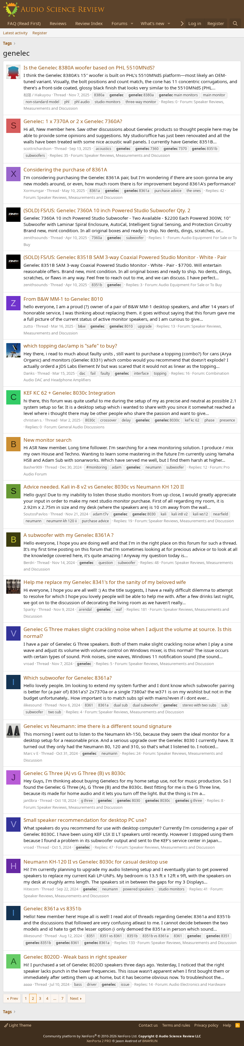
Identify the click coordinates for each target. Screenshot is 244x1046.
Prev (14, 998)
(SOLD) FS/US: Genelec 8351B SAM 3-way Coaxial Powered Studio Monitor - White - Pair (125, 257)
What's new (152, 23)
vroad (29, 663)
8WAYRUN (149, 1041)
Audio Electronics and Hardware (197, 984)
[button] (132, 23)
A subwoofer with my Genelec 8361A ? (68, 534)
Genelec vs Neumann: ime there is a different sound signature (98, 726)
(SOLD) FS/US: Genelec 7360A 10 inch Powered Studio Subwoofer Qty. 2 (107, 210)
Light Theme (19, 1025)
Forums (119, 23)
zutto (28, 326)
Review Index (89, 23)
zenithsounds (36, 237)
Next (74, 998)
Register (39, 32)
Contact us (148, 1025)
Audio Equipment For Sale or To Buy (190, 284)
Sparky (30, 609)
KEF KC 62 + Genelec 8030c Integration (69, 392)
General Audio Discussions (81, 427)
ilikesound (33, 705)
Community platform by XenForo (90, 1036)
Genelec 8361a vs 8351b (52, 908)
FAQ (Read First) (24, 23)
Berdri (29, 562)
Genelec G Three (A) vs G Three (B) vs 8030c (75, 773)
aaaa (28, 984)
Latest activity (15, 32)
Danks (29, 373)
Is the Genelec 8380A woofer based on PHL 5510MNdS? (89, 67)
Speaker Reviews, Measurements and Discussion (127, 155)
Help (227, 1025)
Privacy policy (206, 1025)
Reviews (58, 23)
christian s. (33, 420)
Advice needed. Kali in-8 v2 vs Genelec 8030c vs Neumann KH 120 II (104, 486)
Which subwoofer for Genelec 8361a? (68, 677)
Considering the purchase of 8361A (65, 169)
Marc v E (31, 753)
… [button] (54, 998)
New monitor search (48, 439)
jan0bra (30, 800)
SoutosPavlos (36, 514)
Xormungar (34, 190)
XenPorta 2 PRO (99, 1041)
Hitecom (31, 889)
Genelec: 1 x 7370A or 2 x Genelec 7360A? (73, 121)
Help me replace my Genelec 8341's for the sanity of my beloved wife (105, 582)
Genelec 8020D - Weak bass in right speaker (75, 956)
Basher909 (33, 467)
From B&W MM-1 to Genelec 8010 (63, 298)
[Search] (235, 23)
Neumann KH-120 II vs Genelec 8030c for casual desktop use (96, 861)
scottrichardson (37, 148)
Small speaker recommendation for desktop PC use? (85, 819)
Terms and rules (176, 1025)
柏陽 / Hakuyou (37, 94)
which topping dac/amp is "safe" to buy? (70, 345)
